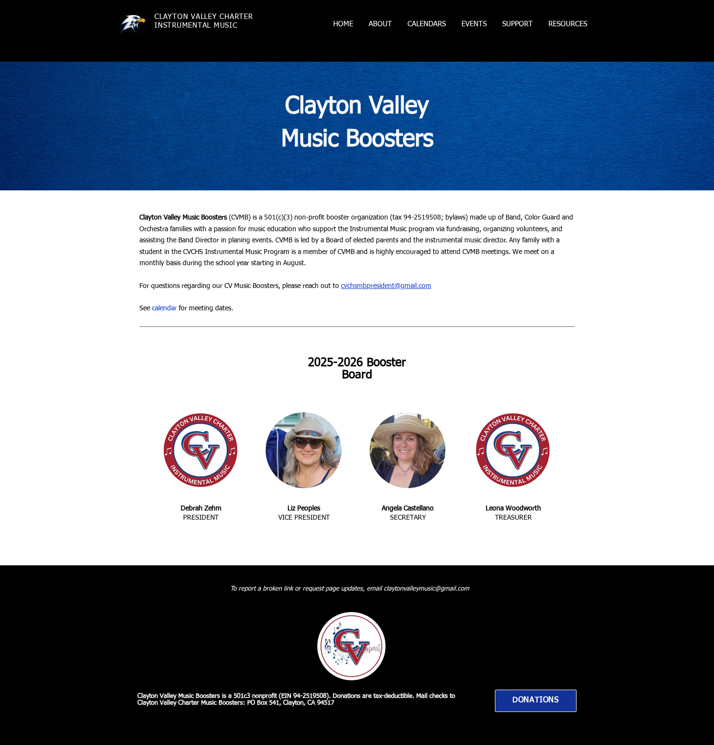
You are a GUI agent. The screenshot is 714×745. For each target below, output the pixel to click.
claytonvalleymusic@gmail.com (426, 589)
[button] (380, 24)
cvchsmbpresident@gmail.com (386, 286)
